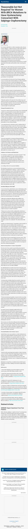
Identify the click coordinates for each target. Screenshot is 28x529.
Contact (22, 525)
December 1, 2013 (4, 26)
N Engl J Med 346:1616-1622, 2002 (16, 383)
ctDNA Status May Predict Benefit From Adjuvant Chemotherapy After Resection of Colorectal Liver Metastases (14, 489)
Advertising (12, 525)
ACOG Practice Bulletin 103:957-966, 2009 (10, 390)
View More (23, 492)
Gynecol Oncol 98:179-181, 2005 (15, 395)
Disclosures (17, 525)
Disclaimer (15, 526)
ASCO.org (19, 526)
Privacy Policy (9, 526)
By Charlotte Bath (4, 24)
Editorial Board (7, 525)
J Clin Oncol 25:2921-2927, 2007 (16, 400)
